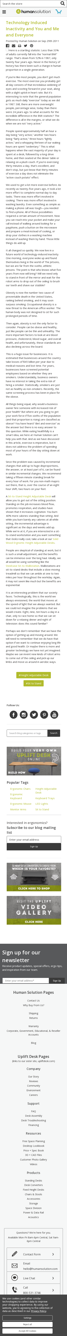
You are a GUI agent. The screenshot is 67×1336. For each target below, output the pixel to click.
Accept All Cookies (27, 1330)
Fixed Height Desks (33, 1189)
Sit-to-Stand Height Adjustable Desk (29, 496)
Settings (27, 1317)
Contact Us (33, 1000)
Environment (33, 1090)
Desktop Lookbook (33, 1145)
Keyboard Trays (45, 798)
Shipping (33, 1013)
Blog (33, 1042)
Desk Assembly (33, 1115)
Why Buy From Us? (33, 1005)
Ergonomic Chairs (20, 788)
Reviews (33, 1081)
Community (33, 1085)
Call (32, 1290)
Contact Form (32, 1254)
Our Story (33, 1076)
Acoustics (33, 1217)
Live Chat (29, 1278)
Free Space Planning (33, 1141)
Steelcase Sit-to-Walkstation (22, 565)
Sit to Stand (42, 809)
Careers (33, 1095)
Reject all (27, 1324)
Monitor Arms (18, 809)
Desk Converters (33, 1185)
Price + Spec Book (33, 1150)
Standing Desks (33, 1180)
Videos (33, 1164)
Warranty (34, 1026)
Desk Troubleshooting (33, 1120)
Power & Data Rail (33, 1212)
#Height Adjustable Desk (33, 675)
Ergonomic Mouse (20, 803)
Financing (33, 1125)
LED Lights (41, 803)
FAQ (33, 1111)
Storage (33, 1203)
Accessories (33, 1198)
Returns (33, 1018)
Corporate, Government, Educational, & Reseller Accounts (33, 1032)
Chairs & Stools (33, 1194)
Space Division (33, 1208)
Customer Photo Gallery (33, 1159)
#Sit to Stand (33, 683)
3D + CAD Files (33, 1155)
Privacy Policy (38, 1311)
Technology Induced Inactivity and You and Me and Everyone (32, 29)
